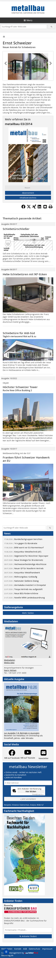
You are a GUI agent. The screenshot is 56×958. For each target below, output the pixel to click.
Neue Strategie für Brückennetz (23, 560)
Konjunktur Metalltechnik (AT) (22, 551)
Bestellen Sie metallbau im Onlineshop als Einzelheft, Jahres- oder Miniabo (23, 736)
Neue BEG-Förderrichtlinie (21, 593)
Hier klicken (31, 791)
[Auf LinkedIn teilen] (39, 208)
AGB (25, 949)
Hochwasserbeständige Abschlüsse (25, 564)
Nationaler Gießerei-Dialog (21, 581)
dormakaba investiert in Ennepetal (25, 585)
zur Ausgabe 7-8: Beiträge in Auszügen (21, 733)
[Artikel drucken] (50, 206)
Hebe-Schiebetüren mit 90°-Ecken (25, 274)
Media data (9, 662)
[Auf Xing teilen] (34, 208)
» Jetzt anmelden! (28, 799)
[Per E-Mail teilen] (45, 206)
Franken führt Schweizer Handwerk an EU (26, 459)
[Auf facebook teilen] (23, 208)
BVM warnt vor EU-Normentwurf (24, 547)
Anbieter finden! (29, 936)
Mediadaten (9, 660)
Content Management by (12, 953)
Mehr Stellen (28, 613)
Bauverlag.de (7, 955)
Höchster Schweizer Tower (20, 387)
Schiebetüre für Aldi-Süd (19, 333)
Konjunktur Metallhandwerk (22, 572)
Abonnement (28, 193)
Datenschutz (34, 949)
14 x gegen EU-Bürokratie (20, 543)
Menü (29, 20)
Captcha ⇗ (38, 794)
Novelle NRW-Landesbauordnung (24, 597)
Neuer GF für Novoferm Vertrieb (23, 568)
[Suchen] (51, 26)
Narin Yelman (10, 670)
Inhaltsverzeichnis (28, 197)
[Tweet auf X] (29, 208)
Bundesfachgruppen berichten (23, 539)
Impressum (47, 949)
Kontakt (17, 949)
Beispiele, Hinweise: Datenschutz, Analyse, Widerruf (23, 805)
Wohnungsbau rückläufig (20, 576)
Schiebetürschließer (16, 229)
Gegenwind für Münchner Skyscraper (26, 556)
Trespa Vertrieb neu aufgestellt (23, 589)
